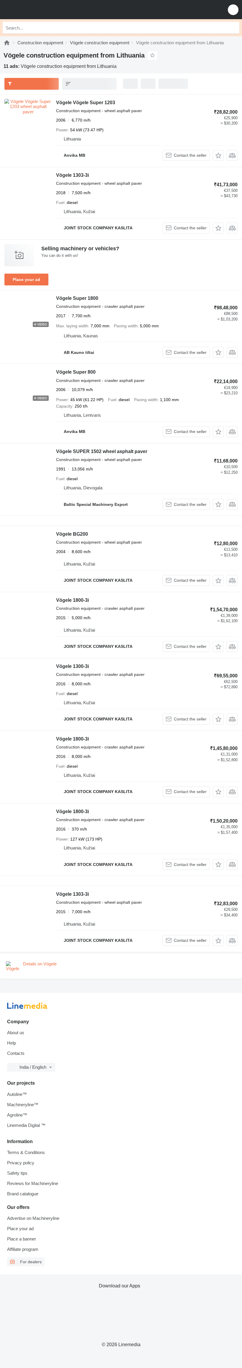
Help (11, 1042)
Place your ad (26, 279)
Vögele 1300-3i (72, 666)
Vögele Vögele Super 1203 (85, 102)
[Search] (233, 28)
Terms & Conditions (26, 1152)
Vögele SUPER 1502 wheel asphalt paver (101, 451)
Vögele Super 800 (76, 372)
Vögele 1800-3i (72, 600)
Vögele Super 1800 (77, 298)
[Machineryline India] (41, 9)
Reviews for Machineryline (32, 1183)
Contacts (15, 1053)
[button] (233, 9)
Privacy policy (20, 1162)
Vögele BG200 (72, 534)
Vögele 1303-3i (72, 175)
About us (15, 1032)
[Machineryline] (7, 42)
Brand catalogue (22, 1193)
